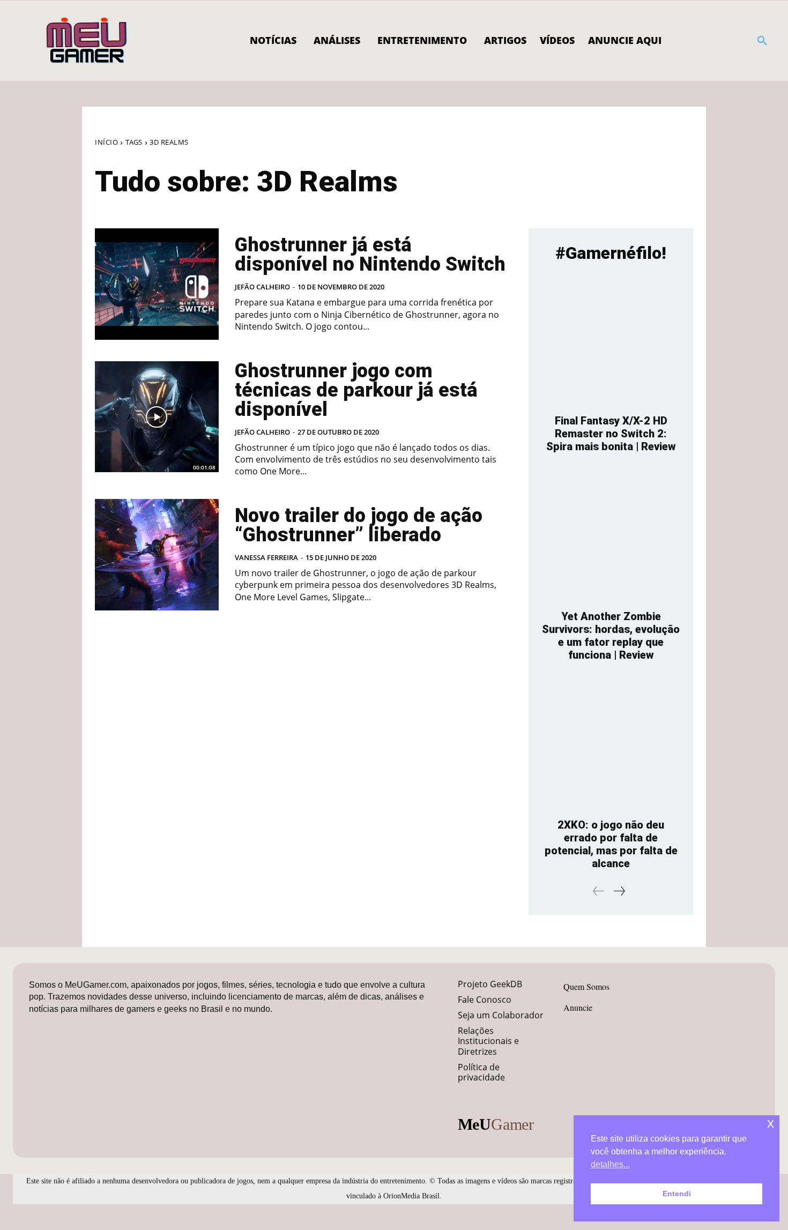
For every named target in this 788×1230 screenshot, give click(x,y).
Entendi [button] (677, 1193)
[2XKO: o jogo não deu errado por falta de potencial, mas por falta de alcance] (610, 745)
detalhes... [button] (610, 1164)
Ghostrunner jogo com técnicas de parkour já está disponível (356, 390)
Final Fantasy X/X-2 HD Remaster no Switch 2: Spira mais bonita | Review (611, 433)
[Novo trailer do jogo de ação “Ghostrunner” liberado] (157, 554)
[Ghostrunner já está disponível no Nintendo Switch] (157, 284)
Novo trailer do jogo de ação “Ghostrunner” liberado (358, 525)
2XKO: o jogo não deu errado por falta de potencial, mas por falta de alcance (611, 844)
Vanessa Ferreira (266, 557)
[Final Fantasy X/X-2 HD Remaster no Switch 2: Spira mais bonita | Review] (610, 341)
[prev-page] (599, 891)
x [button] (770, 1123)
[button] (762, 41)
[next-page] (619, 891)
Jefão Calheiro (262, 287)
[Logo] (87, 41)
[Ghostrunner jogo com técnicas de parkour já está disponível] (157, 417)
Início (106, 142)
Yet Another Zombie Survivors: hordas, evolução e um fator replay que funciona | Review (611, 635)
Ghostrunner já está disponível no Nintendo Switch (370, 254)
